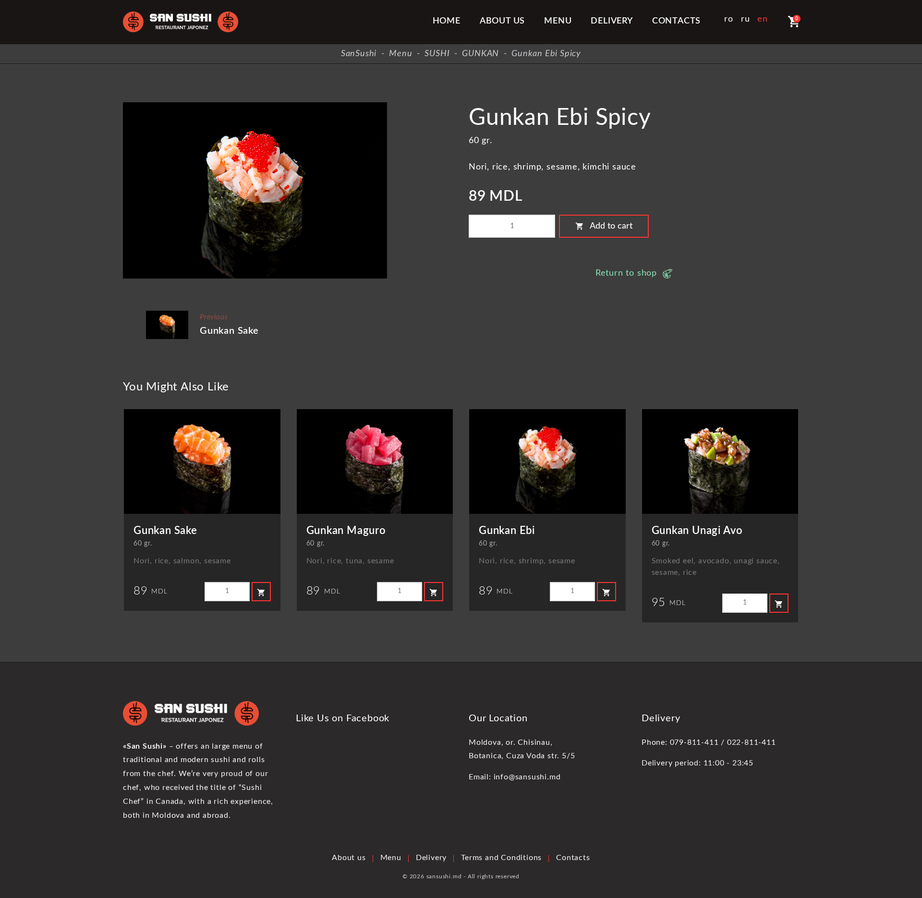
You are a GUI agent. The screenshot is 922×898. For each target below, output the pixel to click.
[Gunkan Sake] (167, 314)
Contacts (676, 21)
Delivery (611, 21)
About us (502, 21)
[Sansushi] (180, 22)
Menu (557, 21)
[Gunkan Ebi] (547, 461)
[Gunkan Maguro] (375, 461)
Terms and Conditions (501, 858)
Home (447, 21)
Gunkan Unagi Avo (697, 530)
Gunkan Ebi (507, 530)
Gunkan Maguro (346, 530)
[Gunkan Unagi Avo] (720, 461)
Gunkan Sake (229, 331)
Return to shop (626, 273)
